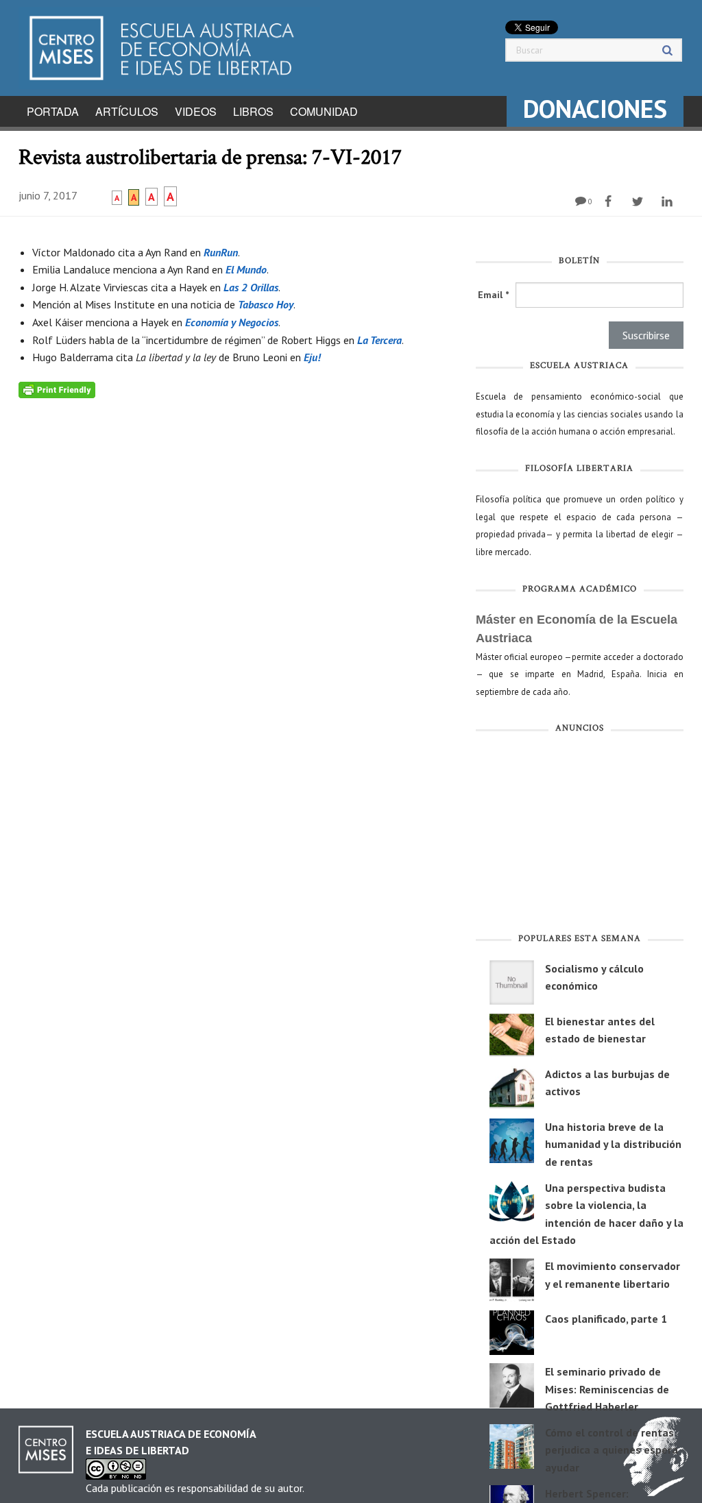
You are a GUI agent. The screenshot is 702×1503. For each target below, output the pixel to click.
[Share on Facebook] (610, 201)
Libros (253, 111)
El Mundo (246, 269)
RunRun (221, 252)
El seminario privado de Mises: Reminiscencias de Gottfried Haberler (607, 1389)
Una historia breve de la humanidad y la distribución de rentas (613, 1144)
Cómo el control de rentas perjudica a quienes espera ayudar (611, 1450)
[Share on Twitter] (639, 201)
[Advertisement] (579, 836)
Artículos (126, 111)
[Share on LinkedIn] (668, 201)
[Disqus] (237, 569)
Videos (196, 111)
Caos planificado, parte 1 (606, 1318)
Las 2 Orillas (250, 287)
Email (493, 295)
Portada (53, 111)
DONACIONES (595, 109)
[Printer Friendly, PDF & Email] (57, 389)
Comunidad (324, 111)
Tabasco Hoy (265, 304)
